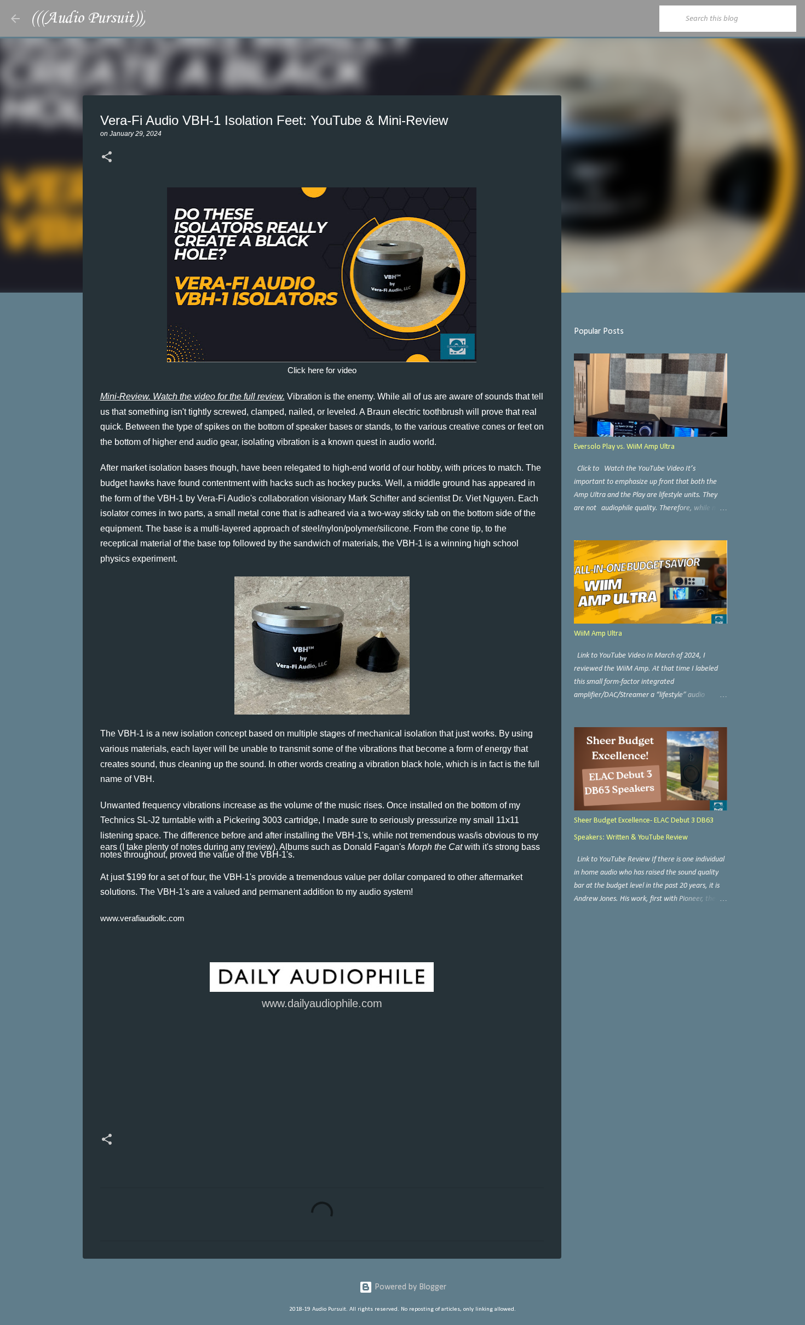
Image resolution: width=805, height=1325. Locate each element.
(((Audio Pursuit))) (88, 18)
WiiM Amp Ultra (598, 634)
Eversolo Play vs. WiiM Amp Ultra (624, 447)
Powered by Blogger (409, 1287)
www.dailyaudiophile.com (322, 1003)
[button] (106, 157)
